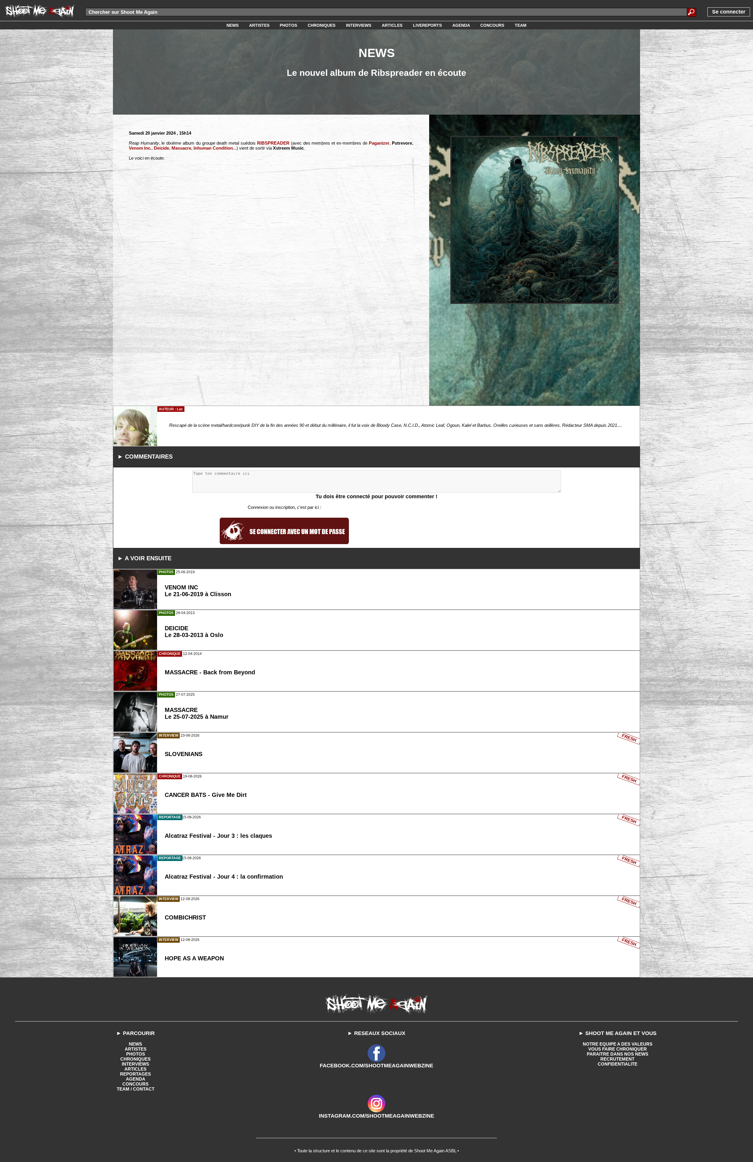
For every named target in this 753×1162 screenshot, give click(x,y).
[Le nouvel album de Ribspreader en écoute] (534, 220)
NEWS (135, 1043)
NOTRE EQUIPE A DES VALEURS (617, 1043)
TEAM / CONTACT (135, 1088)
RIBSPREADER (273, 143)
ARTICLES (135, 1068)
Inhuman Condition (213, 148)
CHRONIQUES (135, 1058)
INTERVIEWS (135, 1063)
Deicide (161, 148)
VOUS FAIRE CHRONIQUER (617, 1048)
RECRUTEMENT (617, 1058)
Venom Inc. (140, 148)
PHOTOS (135, 1053)
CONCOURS (135, 1083)
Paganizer (379, 143)
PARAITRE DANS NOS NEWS (617, 1053)
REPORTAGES (135, 1073)
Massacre (181, 148)
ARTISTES (135, 1048)
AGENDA (135, 1078)
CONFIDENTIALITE (617, 1063)
